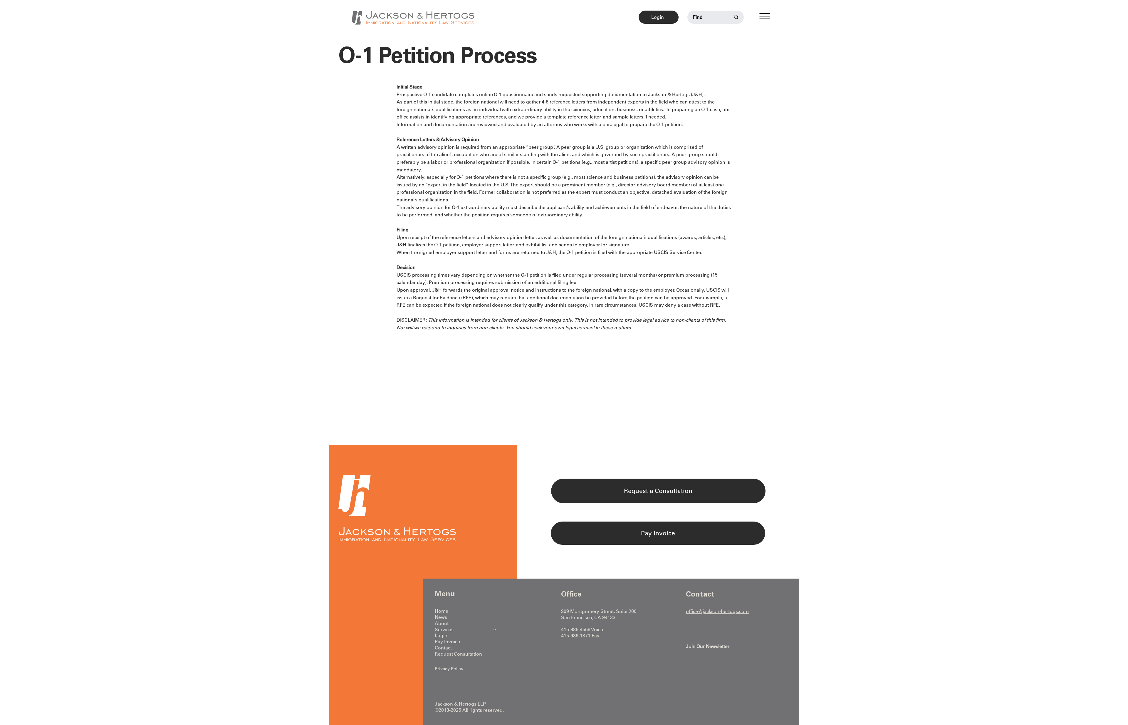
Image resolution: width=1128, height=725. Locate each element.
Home (441, 611)
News (441, 617)
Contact (443, 648)
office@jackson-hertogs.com (717, 611)
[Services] (495, 630)
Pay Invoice (447, 641)
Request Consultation (458, 654)
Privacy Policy (449, 668)
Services (444, 629)
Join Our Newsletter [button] (707, 646)
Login (441, 635)
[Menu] (764, 16)
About (442, 623)
